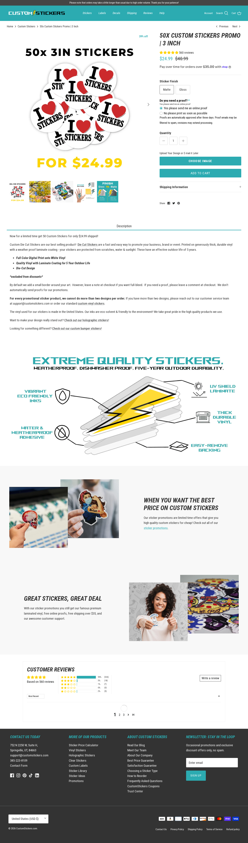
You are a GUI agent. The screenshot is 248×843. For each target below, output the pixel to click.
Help (161, 13)
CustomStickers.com (26, 828)
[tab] (124, 226)
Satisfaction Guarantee (142, 766)
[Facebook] (12, 775)
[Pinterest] (24, 775)
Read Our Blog (136, 745)
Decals (116, 13)
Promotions (76, 781)
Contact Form (18, 766)
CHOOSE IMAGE (200, 161)
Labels (102, 13)
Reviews (148, 13)
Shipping (132, 13)
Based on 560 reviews (40, 682)
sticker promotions (156, 528)
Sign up (196, 775)
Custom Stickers (26, 26)
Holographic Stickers (82, 755)
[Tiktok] (31, 775)
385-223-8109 (18, 760)
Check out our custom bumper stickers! (77, 328)
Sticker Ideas (77, 776)
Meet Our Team (136, 750)
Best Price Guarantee (140, 760)
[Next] (148, 104)
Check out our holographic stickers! (86, 320)
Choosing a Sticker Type (142, 771)
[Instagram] (18, 775)
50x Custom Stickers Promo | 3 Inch (59, 26)
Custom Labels (78, 766)
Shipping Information (174, 187)
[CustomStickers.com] (36, 13)
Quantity (165, 133)
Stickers (87, 13)
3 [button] (124, 715)
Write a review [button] (210, 678)
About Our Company (140, 755)
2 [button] (119, 715)
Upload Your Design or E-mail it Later (179, 153)
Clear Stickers (77, 760)
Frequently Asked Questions (144, 781)
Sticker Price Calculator (83, 745)
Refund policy (233, 829)
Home (10, 26)
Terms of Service (214, 829)
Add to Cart (200, 173)
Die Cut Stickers (88, 245)
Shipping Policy (195, 829)
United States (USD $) (25, 819)
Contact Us (161, 829)
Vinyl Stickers (77, 750)
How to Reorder (137, 776)
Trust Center (135, 791)
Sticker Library (78, 771)
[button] (169, 53)
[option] (79, 104)
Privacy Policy (177, 829)
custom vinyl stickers (91, 303)
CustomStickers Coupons (143, 786)
